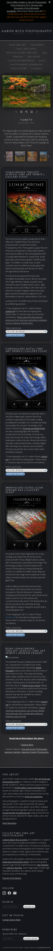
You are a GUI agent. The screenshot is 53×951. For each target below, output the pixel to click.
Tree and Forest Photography (34, 749)
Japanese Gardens (12, 752)
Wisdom (18, 56)
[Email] (15, 892)
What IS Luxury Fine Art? (22, 52)
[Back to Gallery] (21, 112)
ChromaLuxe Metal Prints (34, 428)
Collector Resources (21, 60)
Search (29, 906)
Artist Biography (9, 823)
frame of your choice (31, 685)
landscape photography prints (15, 862)
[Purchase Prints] (31, 112)
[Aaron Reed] (26, 32)
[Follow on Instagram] (4, 892)
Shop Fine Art (17, 45)
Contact (37, 68)
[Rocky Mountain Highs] (45, 159)
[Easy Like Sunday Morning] (32, 159)
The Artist (33, 56)
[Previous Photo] (16, 112)
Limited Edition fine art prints (14, 839)
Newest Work (27, 744)
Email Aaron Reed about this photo (26, 738)
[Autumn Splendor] (20, 159)
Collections (18, 68)
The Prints (37, 45)
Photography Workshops (26, 64)
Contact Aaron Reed (11, 919)
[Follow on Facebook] (9, 892)
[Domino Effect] (8, 159)
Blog (42, 60)
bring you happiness (34, 796)
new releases (43, 865)
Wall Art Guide (26, 48)
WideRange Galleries (44, 947)
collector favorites (14, 867)
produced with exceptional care (16, 812)
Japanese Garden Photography (35, 752)
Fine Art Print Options (11, 878)
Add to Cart (15, 335)
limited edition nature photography (30, 787)
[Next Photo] (36, 112)
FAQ (44, 52)
